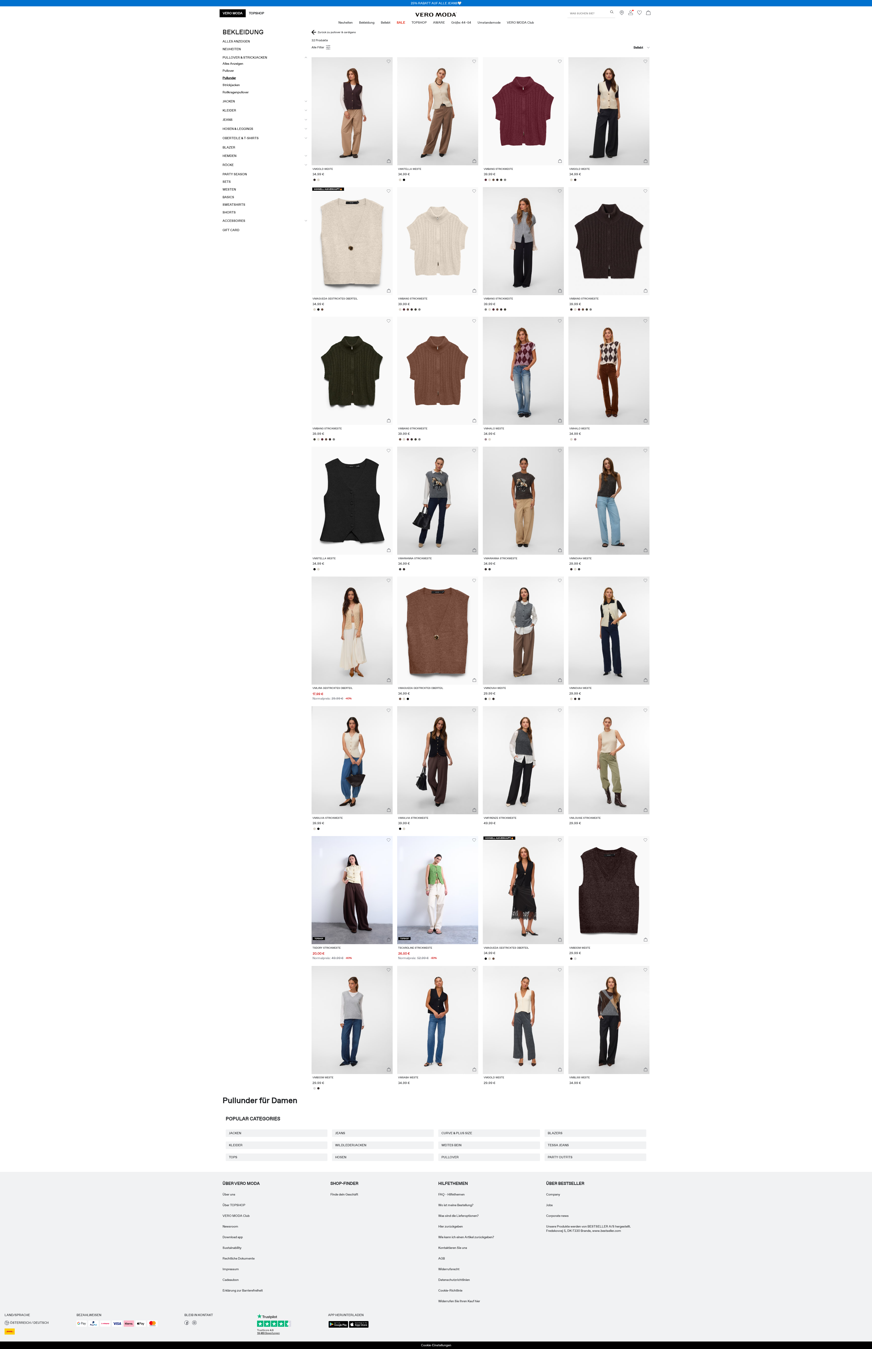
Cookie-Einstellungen (436, 1345)
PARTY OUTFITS (560, 1157)
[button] (352, 111)
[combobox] (626, 47)
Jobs (549, 1205)
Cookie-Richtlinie (450, 1290)
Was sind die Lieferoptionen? (458, 1216)
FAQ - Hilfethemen (451, 1194)
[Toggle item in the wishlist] (388, 61)
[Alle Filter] (321, 47)
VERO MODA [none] (233, 13)
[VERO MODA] (436, 15)
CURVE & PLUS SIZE (456, 1133)
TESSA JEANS (558, 1145)
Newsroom (230, 1226)
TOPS (233, 1157)
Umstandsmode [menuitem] (489, 22)
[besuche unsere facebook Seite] (186, 1324)
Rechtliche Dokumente (239, 1258)
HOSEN (340, 1157)
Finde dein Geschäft (344, 1194)
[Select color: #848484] (505, 180)
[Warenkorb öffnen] (648, 13)
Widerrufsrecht (448, 1269)
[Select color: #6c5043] (493, 180)
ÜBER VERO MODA (241, 1183)
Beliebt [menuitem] (385, 22)
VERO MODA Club (236, 1216)
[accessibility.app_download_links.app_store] (359, 1327)
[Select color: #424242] (400, 569)
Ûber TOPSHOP (234, 1205)
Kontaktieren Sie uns (452, 1248)
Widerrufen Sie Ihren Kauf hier (459, 1301)
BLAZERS (555, 1133)
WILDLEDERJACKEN (350, 1145)
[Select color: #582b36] (486, 180)
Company (553, 1194)
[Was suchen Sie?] (612, 12)
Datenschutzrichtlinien (454, 1280)
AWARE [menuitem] (439, 22)
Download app (233, 1237)
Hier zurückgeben (450, 1226)
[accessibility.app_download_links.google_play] (338, 1327)
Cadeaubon (231, 1280)
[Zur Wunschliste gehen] (639, 14)
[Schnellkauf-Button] (389, 161)
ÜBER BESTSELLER (565, 1183)
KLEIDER (236, 1145)
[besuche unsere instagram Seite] (194, 1324)
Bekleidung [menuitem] (366, 22)
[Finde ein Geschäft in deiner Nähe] (621, 14)
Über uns (229, 1194)
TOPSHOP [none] (256, 13)
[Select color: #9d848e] (486, 439)
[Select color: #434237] (501, 180)
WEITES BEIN (451, 1145)
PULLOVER (450, 1157)
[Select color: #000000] (404, 180)
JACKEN (235, 1133)
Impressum (231, 1269)
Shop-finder (344, 1183)
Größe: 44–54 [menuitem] (461, 22)
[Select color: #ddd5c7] (318, 180)
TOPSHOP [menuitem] (419, 22)
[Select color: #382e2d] (314, 180)
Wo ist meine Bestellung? (455, 1205)
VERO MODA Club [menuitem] (520, 22)
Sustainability (232, 1248)
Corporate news (557, 1216)
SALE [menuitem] (401, 22)
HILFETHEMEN (453, 1183)
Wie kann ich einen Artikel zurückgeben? (466, 1237)
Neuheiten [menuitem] (345, 22)
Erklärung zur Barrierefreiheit (243, 1290)
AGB (441, 1258)
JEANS (340, 1133)
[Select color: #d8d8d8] (575, 959)
